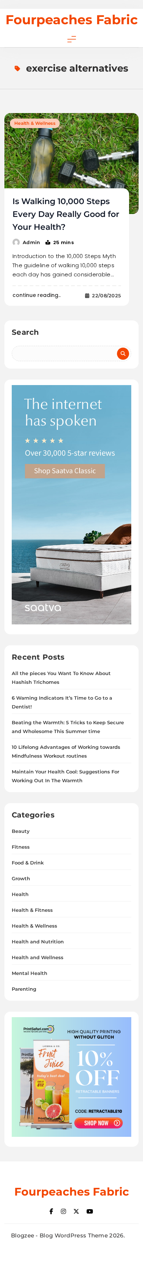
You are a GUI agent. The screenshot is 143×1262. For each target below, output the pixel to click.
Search (25, 332)
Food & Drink (28, 863)
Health (20, 894)
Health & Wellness (34, 123)
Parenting (24, 989)
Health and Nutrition (38, 941)
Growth (21, 878)
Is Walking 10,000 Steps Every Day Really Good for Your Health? (65, 214)
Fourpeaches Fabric (72, 20)
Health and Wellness (37, 957)
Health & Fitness (32, 910)
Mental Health (29, 973)
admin (31, 242)
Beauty (21, 831)
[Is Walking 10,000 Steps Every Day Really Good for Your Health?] (71, 163)
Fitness (21, 847)
